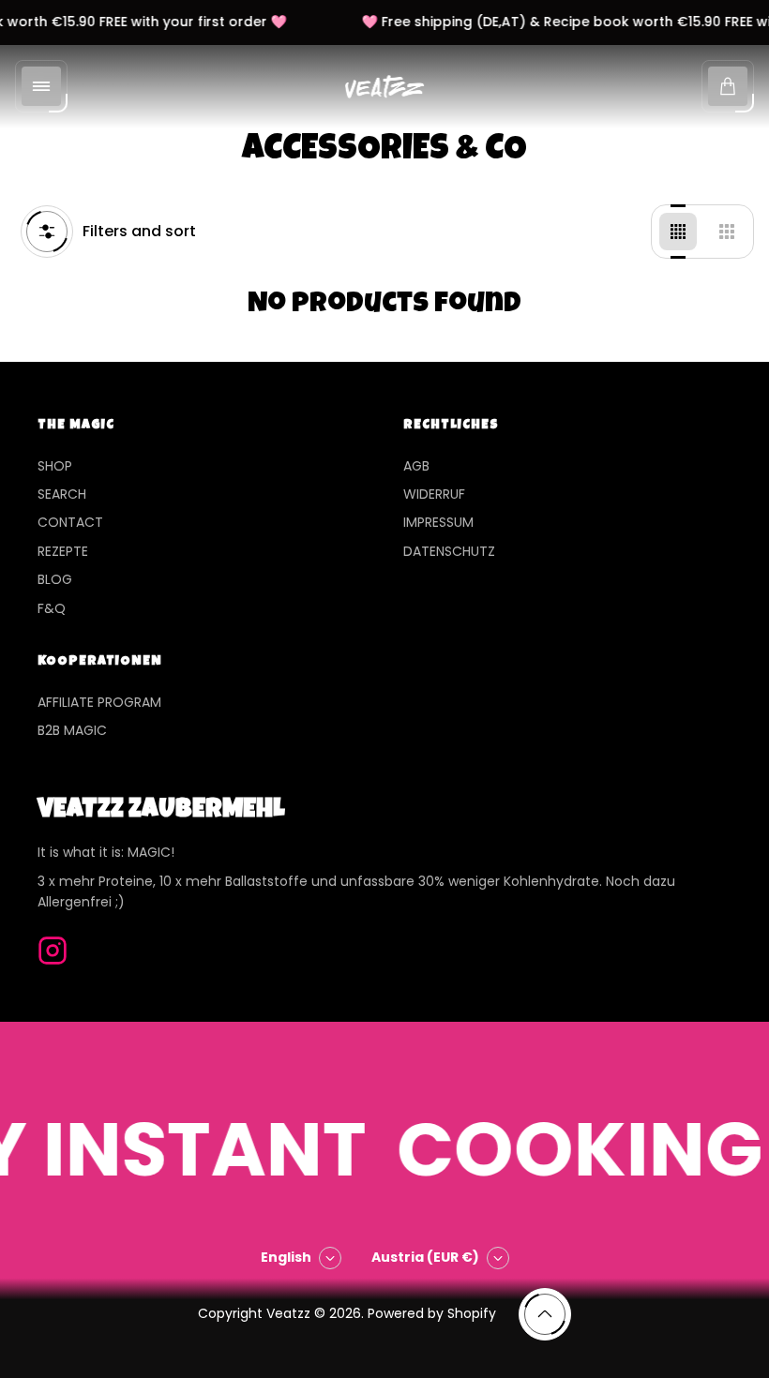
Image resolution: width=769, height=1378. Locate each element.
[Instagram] (53, 951)
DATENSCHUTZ (449, 551)
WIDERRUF (434, 494)
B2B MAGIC (72, 730)
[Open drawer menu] (41, 86)
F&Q (52, 608)
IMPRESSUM (438, 522)
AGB (416, 465)
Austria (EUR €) (425, 1257)
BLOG (55, 579)
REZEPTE (63, 551)
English (286, 1257)
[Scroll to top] (545, 1314)
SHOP (55, 465)
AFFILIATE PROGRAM (99, 702)
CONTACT (70, 522)
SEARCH (62, 494)
